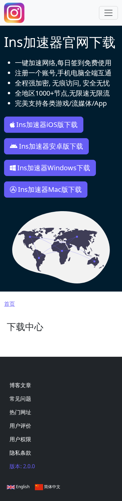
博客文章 (20, 385)
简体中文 (51, 487)
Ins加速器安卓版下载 (51, 146)
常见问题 (20, 398)
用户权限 (20, 439)
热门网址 (20, 412)
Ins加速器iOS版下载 (47, 124)
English (22, 487)
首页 (9, 303)
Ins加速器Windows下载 (53, 167)
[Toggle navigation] (108, 13)
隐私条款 (20, 452)
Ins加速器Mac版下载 (50, 189)
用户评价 (20, 425)
